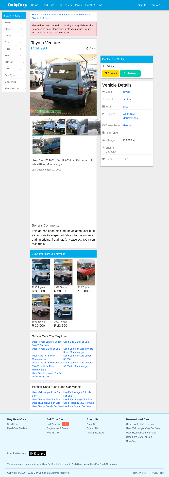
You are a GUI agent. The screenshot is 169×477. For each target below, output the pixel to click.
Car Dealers (65, 5)
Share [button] (92, 48)
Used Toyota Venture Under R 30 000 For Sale (47, 343)
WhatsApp (131, 73)
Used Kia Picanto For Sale (77, 406)
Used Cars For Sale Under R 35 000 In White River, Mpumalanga (47, 366)
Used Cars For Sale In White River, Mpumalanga (78, 350)
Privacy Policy (158, 473)
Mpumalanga (66, 14)
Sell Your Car (57, 424)
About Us (91, 424)
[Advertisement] (63, 197)
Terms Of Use (139, 473)
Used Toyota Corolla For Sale (47, 406)
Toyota (35, 18)
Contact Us (92, 428)
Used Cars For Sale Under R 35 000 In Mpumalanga (78, 364)
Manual (127, 125)
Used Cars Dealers (17, 428)
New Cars (131, 441)
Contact (112, 73)
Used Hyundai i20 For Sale (46, 402)
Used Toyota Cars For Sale (46, 348)
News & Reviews (95, 432)
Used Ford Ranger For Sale (77, 399)
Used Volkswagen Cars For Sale (143, 428)
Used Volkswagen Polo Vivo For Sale (77, 394)
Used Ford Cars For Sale (139, 436)
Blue (125, 159)
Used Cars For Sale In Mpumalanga (43, 357)
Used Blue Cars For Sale (76, 341)
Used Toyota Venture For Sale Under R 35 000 (47, 375)
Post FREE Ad (93, 5)
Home (34, 5)
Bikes (78, 5)
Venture (46, 18)
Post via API (53, 432)
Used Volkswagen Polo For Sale (46, 394)
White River (82, 14)
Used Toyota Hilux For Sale (46, 399)
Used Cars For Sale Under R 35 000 (78, 357)
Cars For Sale (48, 14)
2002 (126, 106)
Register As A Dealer (58, 428)
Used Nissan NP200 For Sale (78, 402)
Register (155, 5)
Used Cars (48, 5)
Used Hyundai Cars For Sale (141, 432)
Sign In (142, 5)
